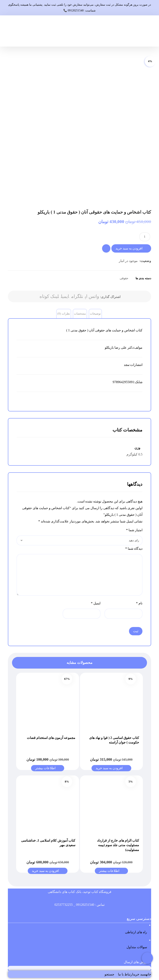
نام (139, 603)
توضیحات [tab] (95, 313)
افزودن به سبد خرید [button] (109, 768)
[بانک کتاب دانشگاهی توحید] (147, 31)
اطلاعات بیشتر (45, 768)
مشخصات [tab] (80, 313)
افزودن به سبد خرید (129, 248)
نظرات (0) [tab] (63, 313)
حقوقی (124, 278)
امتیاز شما (134, 530)
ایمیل (95, 603)
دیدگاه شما (133, 548)
